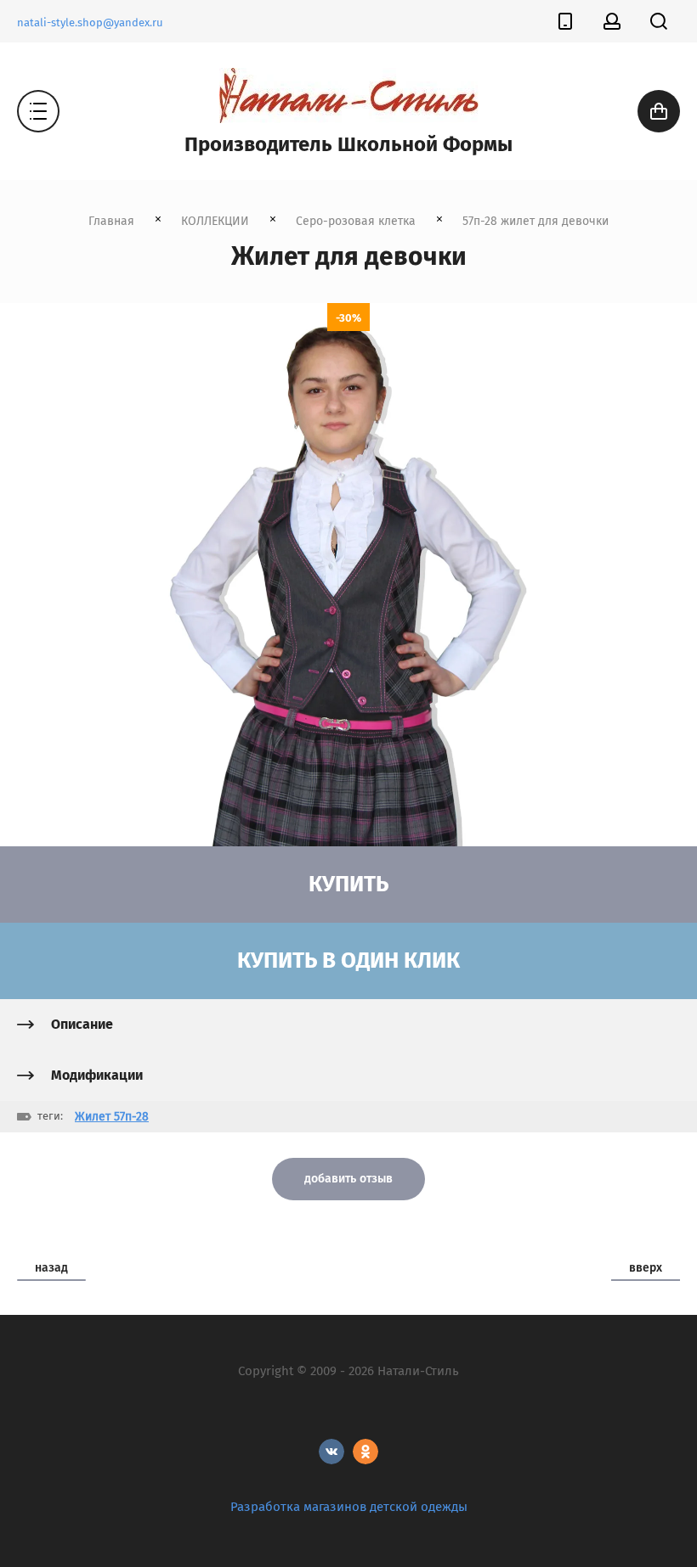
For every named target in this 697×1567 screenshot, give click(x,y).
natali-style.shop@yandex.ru (90, 22)
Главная (111, 221)
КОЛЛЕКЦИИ (215, 221)
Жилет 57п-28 (112, 1116)
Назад (51, 1268)
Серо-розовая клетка (356, 221)
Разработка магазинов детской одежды (349, 1506)
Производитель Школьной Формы (348, 144)
